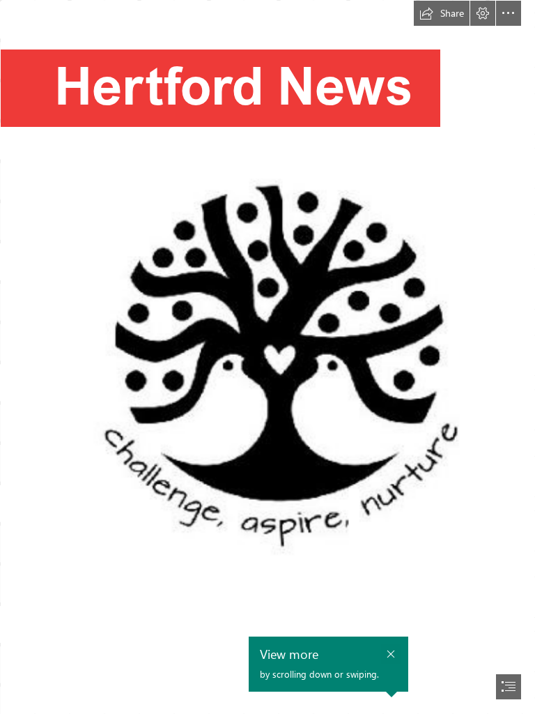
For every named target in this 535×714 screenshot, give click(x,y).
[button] (442, 13)
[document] (267, 357)
